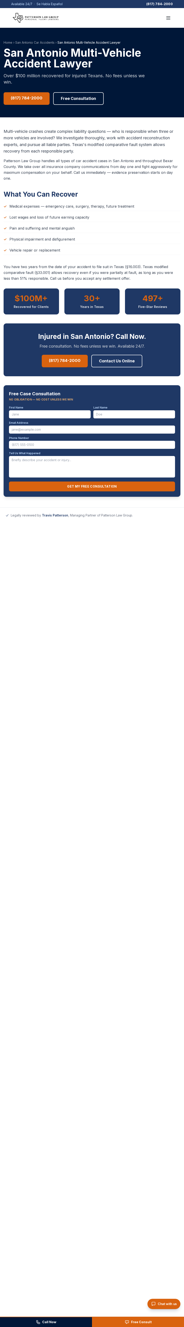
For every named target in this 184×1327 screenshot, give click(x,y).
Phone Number (19, 438)
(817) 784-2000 (159, 4)
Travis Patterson (55, 515)
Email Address (18, 422)
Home (8, 42)
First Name (16, 407)
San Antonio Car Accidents (35, 42)
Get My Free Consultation (92, 486)
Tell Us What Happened (24, 453)
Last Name (100, 407)
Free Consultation (78, 98)
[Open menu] (168, 17)
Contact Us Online (117, 361)
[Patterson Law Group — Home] (35, 18)
